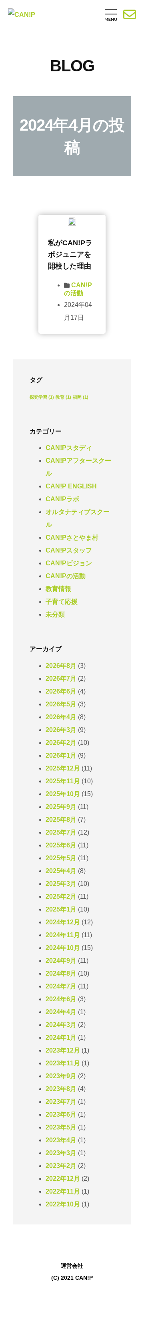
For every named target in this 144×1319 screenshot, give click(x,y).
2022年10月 (63, 1204)
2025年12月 (63, 768)
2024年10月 (63, 947)
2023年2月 (61, 1165)
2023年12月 (63, 1050)
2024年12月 (63, 922)
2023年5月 (61, 1127)
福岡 (80, 397)
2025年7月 (61, 832)
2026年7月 (61, 678)
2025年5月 (61, 858)
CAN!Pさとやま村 (72, 537)
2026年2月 (61, 742)
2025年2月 (61, 896)
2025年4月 (61, 870)
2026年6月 (61, 691)
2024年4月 (61, 1011)
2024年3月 (61, 1024)
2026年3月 (61, 729)
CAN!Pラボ (62, 499)
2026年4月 (61, 717)
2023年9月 (61, 1076)
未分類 (55, 614)
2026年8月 (61, 665)
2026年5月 (61, 704)
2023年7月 (61, 1101)
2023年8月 (61, 1088)
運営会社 (72, 1266)
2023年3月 (61, 1153)
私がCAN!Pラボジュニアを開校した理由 (70, 254)
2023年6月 (61, 1114)
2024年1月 (61, 1037)
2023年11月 (63, 1063)
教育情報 (58, 588)
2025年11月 (63, 781)
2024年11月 (63, 935)
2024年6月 (61, 999)
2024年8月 (61, 973)
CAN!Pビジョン (69, 563)
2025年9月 (61, 806)
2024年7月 (61, 986)
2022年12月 (63, 1178)
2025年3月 (61, 883)
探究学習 (42, 397)
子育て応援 (62, 601)
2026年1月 (61, 755)
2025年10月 (63, 794)
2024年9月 (61, 960)
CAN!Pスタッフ (69, 550)
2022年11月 (63, 1191)
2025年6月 (61, 845)
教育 (63, 397)
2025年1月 (61, 909)
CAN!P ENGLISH (71, 486)
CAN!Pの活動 (66, 576)
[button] (81, 16)
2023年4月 (61, 1140)
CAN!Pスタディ (69, 447)
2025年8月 (61, 819)
